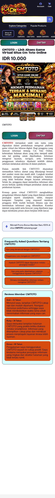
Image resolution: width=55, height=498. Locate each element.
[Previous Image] (2, 90)
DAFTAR (41, 42)
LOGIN (13, 42)
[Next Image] (52, 90)
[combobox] (24, 19)
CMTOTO (7, 143)
